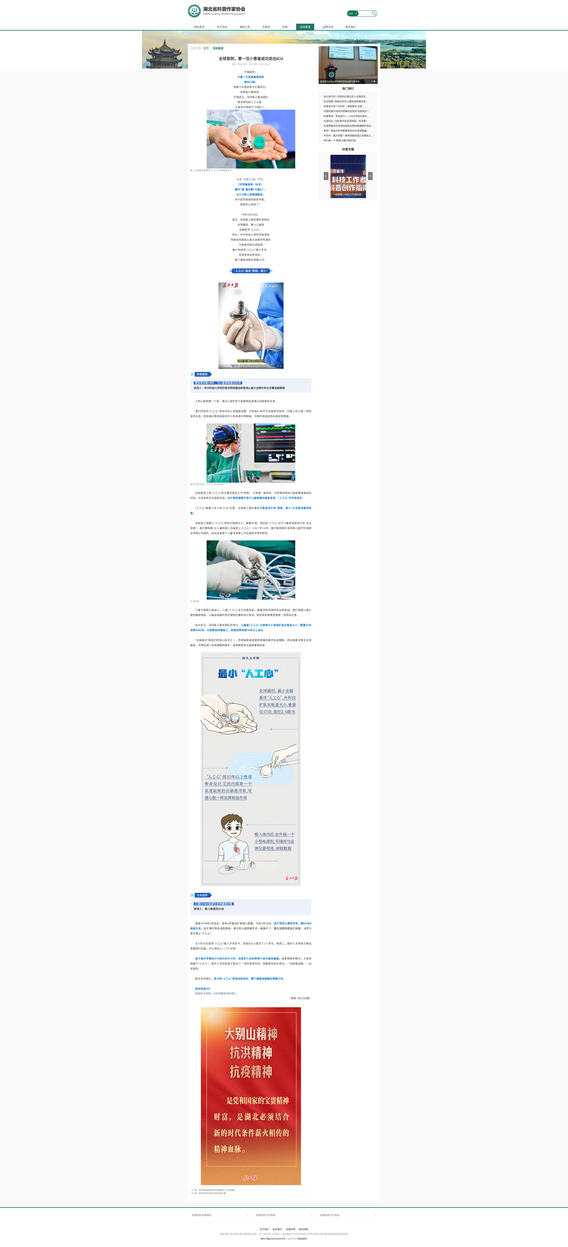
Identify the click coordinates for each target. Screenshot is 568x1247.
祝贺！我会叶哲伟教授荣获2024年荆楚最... (346, 130)
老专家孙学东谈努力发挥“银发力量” (212, 1193)
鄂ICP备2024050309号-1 (274, 1238)
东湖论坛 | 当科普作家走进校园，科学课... (345, 121)
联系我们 (350, 27)
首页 (206, 48)
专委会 (266, 27)
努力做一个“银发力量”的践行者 (340, 140)
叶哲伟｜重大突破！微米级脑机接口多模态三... (348, 135)
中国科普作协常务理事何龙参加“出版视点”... (346, 111)
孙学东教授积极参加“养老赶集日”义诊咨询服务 (216, 1190)
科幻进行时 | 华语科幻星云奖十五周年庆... (345, 96)
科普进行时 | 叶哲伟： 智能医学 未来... (344, 106)
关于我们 (264, 1229)
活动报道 (305, 27)
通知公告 (244, 27)
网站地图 (303, 1229)
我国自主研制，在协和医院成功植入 (216, 993)
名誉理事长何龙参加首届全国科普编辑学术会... (348, 125)
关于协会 (222, 27)
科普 (285, 27)
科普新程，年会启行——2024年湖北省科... (346, 116)
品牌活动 (328, 27)
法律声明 (290, 1229)
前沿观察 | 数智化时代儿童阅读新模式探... (345, 101)
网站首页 (199, 27)
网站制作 (302, 1238)
